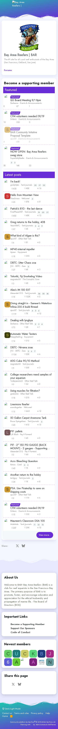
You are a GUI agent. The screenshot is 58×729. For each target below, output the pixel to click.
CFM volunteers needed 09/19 (27, 116)
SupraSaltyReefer (17, 158)
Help (48, 713)
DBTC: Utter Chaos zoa (23, 263)
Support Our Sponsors (23, 628)
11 (34, 524)
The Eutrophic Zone (31, 279)
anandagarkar (16, 407)
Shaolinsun (15, 198)
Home (5, 716)
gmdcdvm (14, 393)
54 (39, 293)
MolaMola (14, 524)
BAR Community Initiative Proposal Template (23, 134)
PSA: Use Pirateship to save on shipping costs (27, 490)
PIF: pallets (16, 431)
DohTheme (52, 724)
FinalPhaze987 (16, 211)
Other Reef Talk (25, 238)
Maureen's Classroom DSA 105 (27, 521)
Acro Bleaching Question (24, 461)
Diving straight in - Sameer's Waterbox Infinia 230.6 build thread (31, 305)
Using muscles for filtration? (25, 391)
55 (43, 293)
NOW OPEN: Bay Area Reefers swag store (28, 153)
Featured (11, 90)
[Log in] (36, 4)
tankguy (13, 478)
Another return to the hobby (25, 475)
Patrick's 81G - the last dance (26, 208)
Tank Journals (26, 185)
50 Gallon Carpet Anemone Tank (28, 418)
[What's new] (43, 4)
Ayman (13, 252)
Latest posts (13, 174)
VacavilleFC (15, 225)
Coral (19, 464)
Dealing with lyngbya (21, 320)
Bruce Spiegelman (18, 421)
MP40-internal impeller (22, 249)
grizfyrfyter (14, 185)
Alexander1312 (16, 293)
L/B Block (14, 434)
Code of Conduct (20, 632)
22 (44, 185)
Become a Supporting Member (28, 624)
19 (39, 212)
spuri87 (13, 138)
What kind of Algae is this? (25, 235)
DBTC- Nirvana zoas (21, 347)
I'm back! (15, 181)
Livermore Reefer (19, 404)
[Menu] (7, 4)
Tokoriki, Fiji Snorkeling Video (26, 276)
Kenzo (12, 464)
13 (42, 524)
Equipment (22, 252)
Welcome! (26, 198)
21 (40, 185)
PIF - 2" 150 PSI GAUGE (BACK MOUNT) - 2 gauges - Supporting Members (28, 446)
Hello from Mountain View (24, 195)
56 (47, 293)
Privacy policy (37, 713)
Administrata (41, 724)
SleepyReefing (16, 336)
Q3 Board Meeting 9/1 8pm (25, 100)
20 (35, 185)
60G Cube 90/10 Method (24, 361)
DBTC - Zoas (20, 266)
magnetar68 (15, 279)
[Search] (50, 4)
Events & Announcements (31, 103)
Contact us (7, 713)
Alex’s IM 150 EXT (20, 290)
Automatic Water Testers (23, 334)
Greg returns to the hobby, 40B (27, 222)
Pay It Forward (26, 434)
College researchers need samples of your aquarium (31, 376)
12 (38, 524)
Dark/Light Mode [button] (12, 708)
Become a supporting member (29, 83)
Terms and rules (21, 713)
